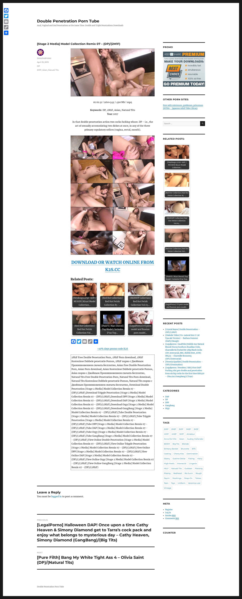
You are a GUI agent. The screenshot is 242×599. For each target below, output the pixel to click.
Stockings (176, 478)
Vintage (167, 488)
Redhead (177, 473)
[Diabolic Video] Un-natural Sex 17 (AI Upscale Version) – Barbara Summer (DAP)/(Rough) (182, 338)
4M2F (174, 434)
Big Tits (176, 444)
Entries (170, 515)
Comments (172, 518)
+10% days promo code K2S (112, 348)
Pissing (167, 473)
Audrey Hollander (195, 439)
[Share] (6, 33)
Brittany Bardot (171, 449)
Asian (44, 70)
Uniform (181, 483)
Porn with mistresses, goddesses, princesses (183, 105)
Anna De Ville (170, 439)
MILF (166, 468)
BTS (194, 449)
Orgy (167, 408)
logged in (56, 496)
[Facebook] (6, 10)
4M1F (166, 434)
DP (38, 66)
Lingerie (193, 463)
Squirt (167, 478)
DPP (167, 402)
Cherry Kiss (179, 454)
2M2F (173, 429)
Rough (199, 473)
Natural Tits (53, 70)
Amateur (191, 434)
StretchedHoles (44, 58)
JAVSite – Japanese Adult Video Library (180, 108)
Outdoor (188, 468)
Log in (168, 512)
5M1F (181, 434)
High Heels (169, 463)
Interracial (181, 463)
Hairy (199, 458)
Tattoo (198, 478)
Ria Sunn (189, 473)
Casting (167, 454)
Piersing (199, 468)
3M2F (188, 429)
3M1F (181, 429)
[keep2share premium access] (184, 69)
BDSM (167, 444)
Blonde (185, 444)
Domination (192, 454)
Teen (166, 483)
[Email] (6, 21)
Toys (173, 483)
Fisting (191, 458)
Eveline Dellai (179, 458)
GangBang (170, 405)
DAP (167, 396)
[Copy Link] (6, 27)
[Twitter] (6, 16)
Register (169, 509)
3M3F (196, 429)
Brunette (185, 449)
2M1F (39, 70)
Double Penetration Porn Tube (68, 21)
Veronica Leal (194, 483)
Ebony (167, 458)
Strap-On (188, 478)
